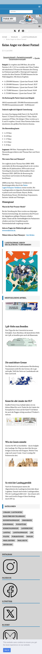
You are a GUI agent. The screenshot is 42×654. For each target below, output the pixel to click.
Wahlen (14, 37)
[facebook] (19, 31)
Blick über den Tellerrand (14, 516)
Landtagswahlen (20, 532)
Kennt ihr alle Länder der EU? (18, 401)
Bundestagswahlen (11, 520)
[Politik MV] (21, 23)
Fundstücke (21, 524)
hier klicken (30, 235)
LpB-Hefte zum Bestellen (16, 326)
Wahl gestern (9, 540)
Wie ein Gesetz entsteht (15, 442)
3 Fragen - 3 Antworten (12, 512)
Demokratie (27, 520)
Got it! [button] (7, 650)
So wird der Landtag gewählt (18, 482)
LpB (31, 532)
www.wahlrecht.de (8, 230)
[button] (39, 6)
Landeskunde (26, 528)
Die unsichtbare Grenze (16, 362)
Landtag (6, 532)
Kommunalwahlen (10, 528)
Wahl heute (22, 540)
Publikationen (18, 536)
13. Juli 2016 (8, 51)
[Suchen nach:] (21, 11)
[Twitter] (15, 31)
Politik (6, 536)
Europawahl (8, 524)
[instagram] (23, 31)
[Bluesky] (27, 31)
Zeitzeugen (7, 544)
